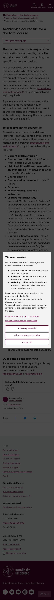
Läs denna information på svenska (21, 320)
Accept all (27, 342)
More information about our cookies (22, 316)
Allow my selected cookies (27, 335)
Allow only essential (27, 328)
